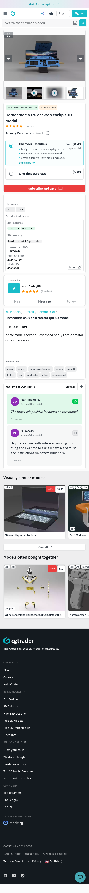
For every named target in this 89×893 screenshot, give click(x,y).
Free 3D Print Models (16, 728)
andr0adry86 (31, 286)
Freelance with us (14, 764)
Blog (6, 670)
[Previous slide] (8, 58)
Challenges (10, 800)
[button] (75, 22)
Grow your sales (13, 750)
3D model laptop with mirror (20, 535)
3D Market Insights (15, 757)
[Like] (17, 197)
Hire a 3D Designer (15, 713)
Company (8, 662)
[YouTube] (14, 875)
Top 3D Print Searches (17, 778)
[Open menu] (5, 13)
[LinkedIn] (6, 875)
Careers (8, 677)
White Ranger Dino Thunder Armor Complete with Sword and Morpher (43, 614)
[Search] (82, 22)
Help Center (11, 684)
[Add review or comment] (81, 386)
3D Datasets (11, 706)
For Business (11, 699)
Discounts (9, 735)
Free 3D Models (13, 721)
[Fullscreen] (8, 35)
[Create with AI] (42, 13)
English (52, 861)
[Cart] (51, 13)
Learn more (25, 162)
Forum (7, 807)
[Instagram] (23, 875)
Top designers (12, 793)
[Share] (71, 197)
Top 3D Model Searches (18, 771)
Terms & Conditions (16, 861)
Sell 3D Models (12, 742)
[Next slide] (80, 58)
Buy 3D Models (12, 691)
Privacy (36, 861)
